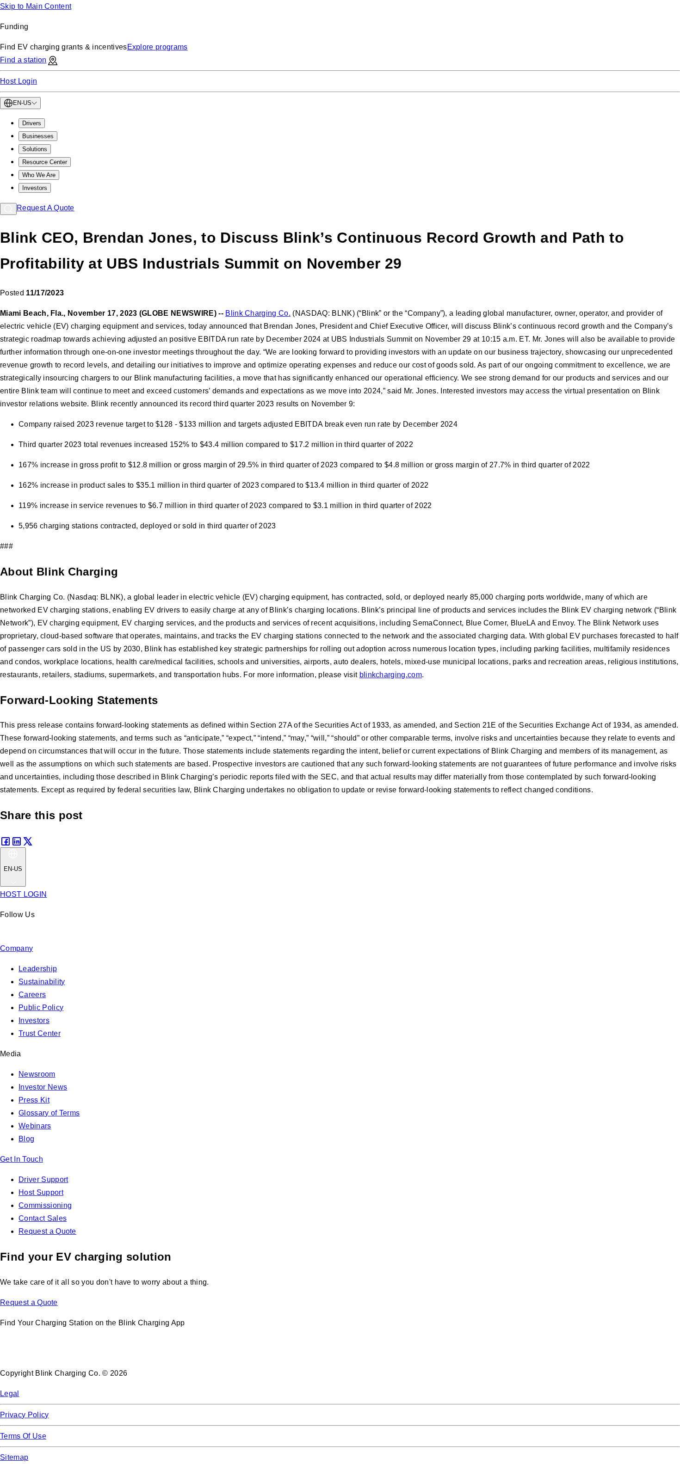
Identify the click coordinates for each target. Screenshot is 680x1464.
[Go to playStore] (97, 1353)
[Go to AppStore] (27, 1353)
